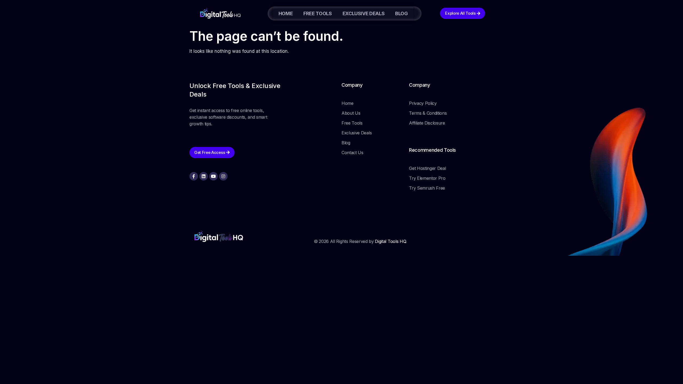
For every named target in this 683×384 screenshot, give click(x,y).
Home (286, 13)
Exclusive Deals (364, 13)
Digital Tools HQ (390, 241)
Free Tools (317, 13)
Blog (401, 13)
